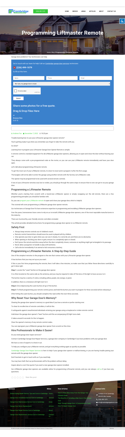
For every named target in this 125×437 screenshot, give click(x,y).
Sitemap (112, 428)
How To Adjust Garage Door (67, 406)
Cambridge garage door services (57, 63)
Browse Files (17, 118)
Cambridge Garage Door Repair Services (26, 351)
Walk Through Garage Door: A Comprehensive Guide (74, 403)
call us (99, 369)
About (101, 11)
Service (75, 11)
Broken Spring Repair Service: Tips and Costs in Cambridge (29, 393)
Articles (92, 11)
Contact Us (111, 11)
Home (67, 11)
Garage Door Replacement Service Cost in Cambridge (27, 414)
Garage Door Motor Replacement (21, 406)
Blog (53, 52)
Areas (83, 11)
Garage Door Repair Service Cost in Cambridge (25, 410)
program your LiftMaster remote (32, 201)
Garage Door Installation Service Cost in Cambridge (26, 398)
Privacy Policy (48, 428)
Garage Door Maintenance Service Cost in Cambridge (27, 402)
